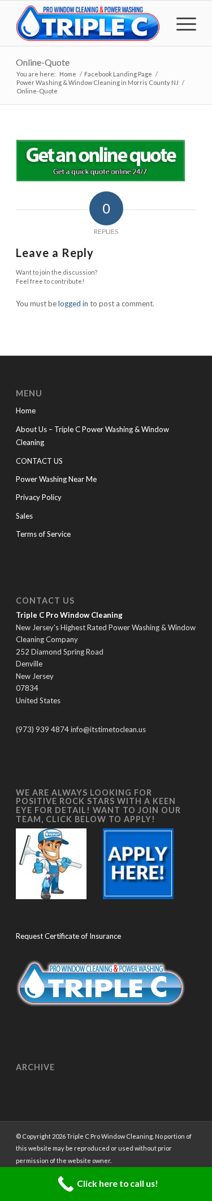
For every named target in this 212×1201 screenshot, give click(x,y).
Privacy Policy (39, 497)
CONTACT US (39, 460)
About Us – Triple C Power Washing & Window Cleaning (92, 436)
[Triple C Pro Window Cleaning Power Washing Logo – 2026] (88, 23)
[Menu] (180, 23)
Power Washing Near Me (56, 479)
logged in (73, 303)
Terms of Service (43, 533)
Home (26, 410)
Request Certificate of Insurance (68, 936)
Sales (24, 515)
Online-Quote (43, 62)
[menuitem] (180, 23)
